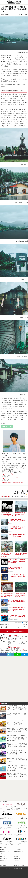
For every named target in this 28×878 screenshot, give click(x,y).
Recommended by (18, 622)
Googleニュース (4, 851)
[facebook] (3, 654)
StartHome (3, 865)
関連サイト (4, 801)
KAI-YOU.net (3, 858)
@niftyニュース (18, 856)
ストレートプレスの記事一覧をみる (14, 631)
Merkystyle (17, 858)
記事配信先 (4, 847)
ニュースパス (18, 863)
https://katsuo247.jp (7, 474)
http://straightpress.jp (14, 647)
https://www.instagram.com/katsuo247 (12, 482)
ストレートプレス (22, 14)
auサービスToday (19, 865)
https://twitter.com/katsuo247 (10, 478)
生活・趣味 (4, 627)
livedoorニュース (18, 851)
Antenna (16, 860)
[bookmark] (24, 654)
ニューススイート (5, 863)
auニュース (3, 860)
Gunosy (2, 849)
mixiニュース (3, 854)
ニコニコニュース (19, 854)
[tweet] (9, 654)
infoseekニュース (5, 856)
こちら (22, 649)
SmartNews (17, 849)
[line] (17, 654)
